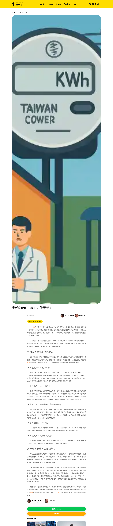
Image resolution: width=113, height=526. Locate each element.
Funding (67, 4)
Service (58, 4)
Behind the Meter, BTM (35, 321)
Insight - (22, 12)
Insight (41, 4)
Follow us (57, 509)
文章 (28, 362)
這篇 (31, 492)
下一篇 (57, 492)
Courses (49, 4)
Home (13, 12)
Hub (74, 4)
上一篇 (32, 327)
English (97, 4)
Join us (56, 513)
